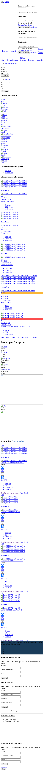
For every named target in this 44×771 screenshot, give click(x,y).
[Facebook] (22, 467)
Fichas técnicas (23, 59)
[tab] (8, 171)
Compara (4, 767)
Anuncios (14, 51)
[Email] (22, 474)
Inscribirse (33, 27)
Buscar (5, 75)
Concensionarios (12, 60)
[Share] (22, 477)
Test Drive (4, 493)
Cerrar (3, 769)
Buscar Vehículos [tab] (11, 63)
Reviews (5, 51)
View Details (24, 493)
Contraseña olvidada (25, 25)
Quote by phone (14, 493)
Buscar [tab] (7, 79)
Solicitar (4, 678)
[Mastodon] (22, 470)
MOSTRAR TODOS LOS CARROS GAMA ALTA (19, 276)
